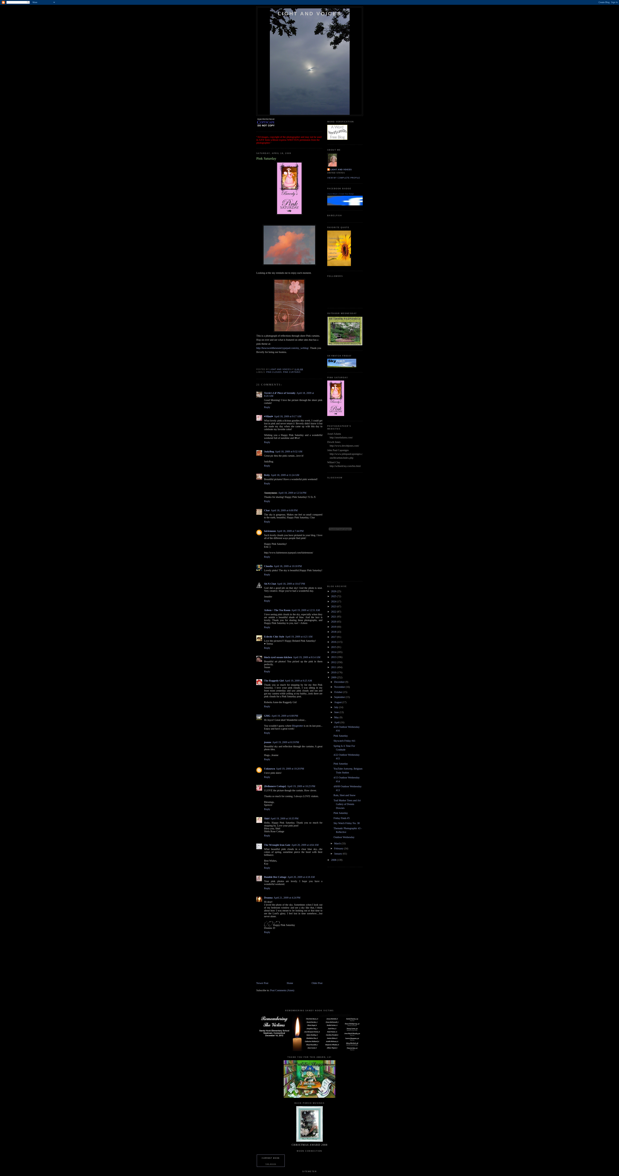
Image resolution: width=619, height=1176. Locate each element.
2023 (334, 606)
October (338, 692)
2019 (334, 626)
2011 (334, 667)
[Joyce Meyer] (356, 204)
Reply (267, 407)
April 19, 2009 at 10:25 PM (301, 786)
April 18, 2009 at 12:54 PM (292, 492)
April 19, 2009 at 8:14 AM (306, 657)
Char (267, 510)
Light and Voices (310, 13)
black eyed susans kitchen (278, 657)
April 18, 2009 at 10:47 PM (291, 583)
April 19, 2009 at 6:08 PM (284, 715)
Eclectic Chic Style (274, 636)
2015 (334, 647)
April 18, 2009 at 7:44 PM (290, 531)
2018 (334, 631)
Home (290, 983)
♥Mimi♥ (268, 416)
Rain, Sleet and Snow (345, 795)
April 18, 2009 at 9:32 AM (288, 451)
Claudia (268, 566)
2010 (334, 672)
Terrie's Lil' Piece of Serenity (279, 393)
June (336, 712)
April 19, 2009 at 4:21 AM (298, 636)
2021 (334, 616)
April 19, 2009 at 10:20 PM (290, 768)
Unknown (269, 768)
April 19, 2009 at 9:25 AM (298, 680)
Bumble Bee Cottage (275, 877)
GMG (267, 715)
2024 (334, 601)
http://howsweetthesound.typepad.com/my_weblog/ (282, 348)
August (338, 702)
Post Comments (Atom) (282, 990)
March (337, 843)
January (338, 853)
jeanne (267, 742)
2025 (334, 596)
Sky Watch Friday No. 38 (347, 823)
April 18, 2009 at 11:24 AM (285, 475)
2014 (334, 652)
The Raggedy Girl (274, 680)
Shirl (266, 818)
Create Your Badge (346, 194)
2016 (334, 642)
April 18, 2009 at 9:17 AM (287, 416)
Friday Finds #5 (342, 818)
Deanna (268, 897)
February (339, 848)
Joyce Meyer (332, 194)
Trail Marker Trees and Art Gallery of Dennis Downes (347, 804)
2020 (334, 621)
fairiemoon (270, 531)
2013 (334, 657)
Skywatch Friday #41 (344, 740)
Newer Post (262, 983)
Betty (267, 475)
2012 (334, 662)
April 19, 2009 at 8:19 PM (285, 742)
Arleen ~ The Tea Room (277, 610)
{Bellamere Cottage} (275, 786)
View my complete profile (343, 178)
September (340, 697)
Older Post (317, 983)
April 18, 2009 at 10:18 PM (288, 566)
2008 (334, 860)
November (340, 687)
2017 (334, 637)
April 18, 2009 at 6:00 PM (284, 510)
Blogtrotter (297, 725)
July (336, 707)
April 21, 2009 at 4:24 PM (287, 897)
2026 (334, 591)
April (337, 722)
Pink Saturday (341, 735)
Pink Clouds (274, 372)
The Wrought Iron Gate (277, 845)
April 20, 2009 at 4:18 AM (301, 877)
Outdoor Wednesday (344, 837)
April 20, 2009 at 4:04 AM (305, 845)
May (336, 717)
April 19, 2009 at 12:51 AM (305, 610)
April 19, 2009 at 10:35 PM (284, 818)
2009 (334, 677)
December (339, 682)
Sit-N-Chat (270, 583)
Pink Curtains (291, 372)
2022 (334, 611)
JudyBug (269, 451)
